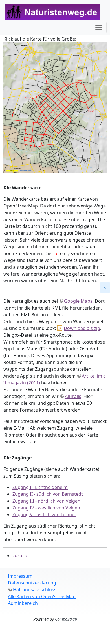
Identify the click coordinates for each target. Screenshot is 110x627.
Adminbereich (23, 603)
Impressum (20, 576)
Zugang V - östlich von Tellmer (44, 514)
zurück (19, 555)
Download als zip (82, 328)
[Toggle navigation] (99, 27)
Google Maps (78, 301)
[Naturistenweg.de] (52, 12)
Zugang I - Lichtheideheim (40, 487)
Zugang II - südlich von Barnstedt (47, 494)
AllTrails (73, 396)
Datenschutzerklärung (32, 583)
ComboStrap (66, 619)
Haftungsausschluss (34, 589)
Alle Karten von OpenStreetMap (42, 596)
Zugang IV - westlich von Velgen (46, 508)
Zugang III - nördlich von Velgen (46, 501)
